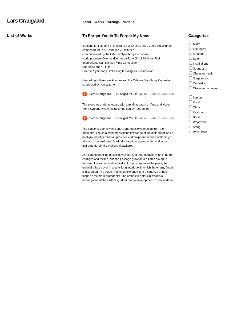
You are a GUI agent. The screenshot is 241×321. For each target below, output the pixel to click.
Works (99, 21)
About (86, 21)
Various (128, 21)
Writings (113, 21)
